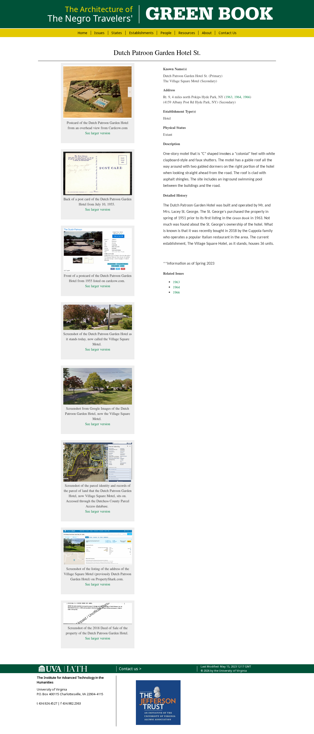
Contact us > (130, 668)
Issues (99, 32)
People (165, 32)
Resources (186, 32)
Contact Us (227, 32)
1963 (228, 97)
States (116, 32)
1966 (246, 97)
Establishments (141, 32)
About (207, 32)
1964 (237, 97)
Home (82, 32)
